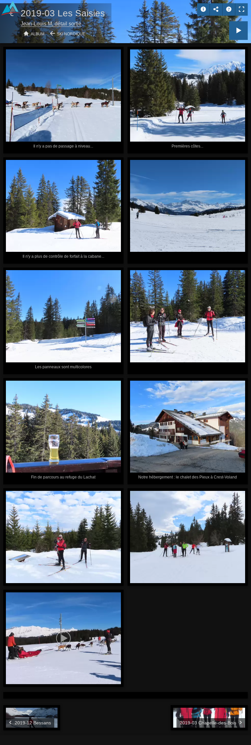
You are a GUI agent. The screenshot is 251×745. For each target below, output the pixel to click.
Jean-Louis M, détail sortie (51, 23)
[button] (13, 732)
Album (37, 34)
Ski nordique (71, 34)
